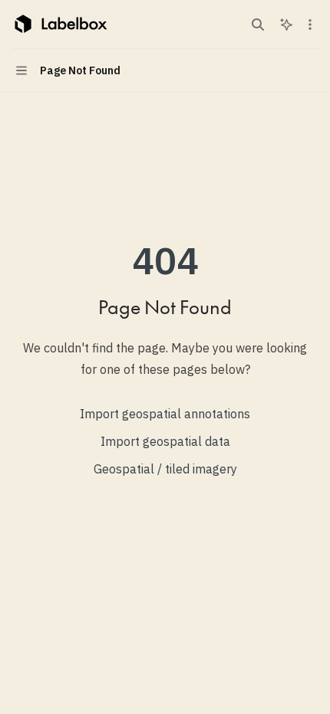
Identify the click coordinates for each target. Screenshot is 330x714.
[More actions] (310, 24)
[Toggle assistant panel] (286, 24)
